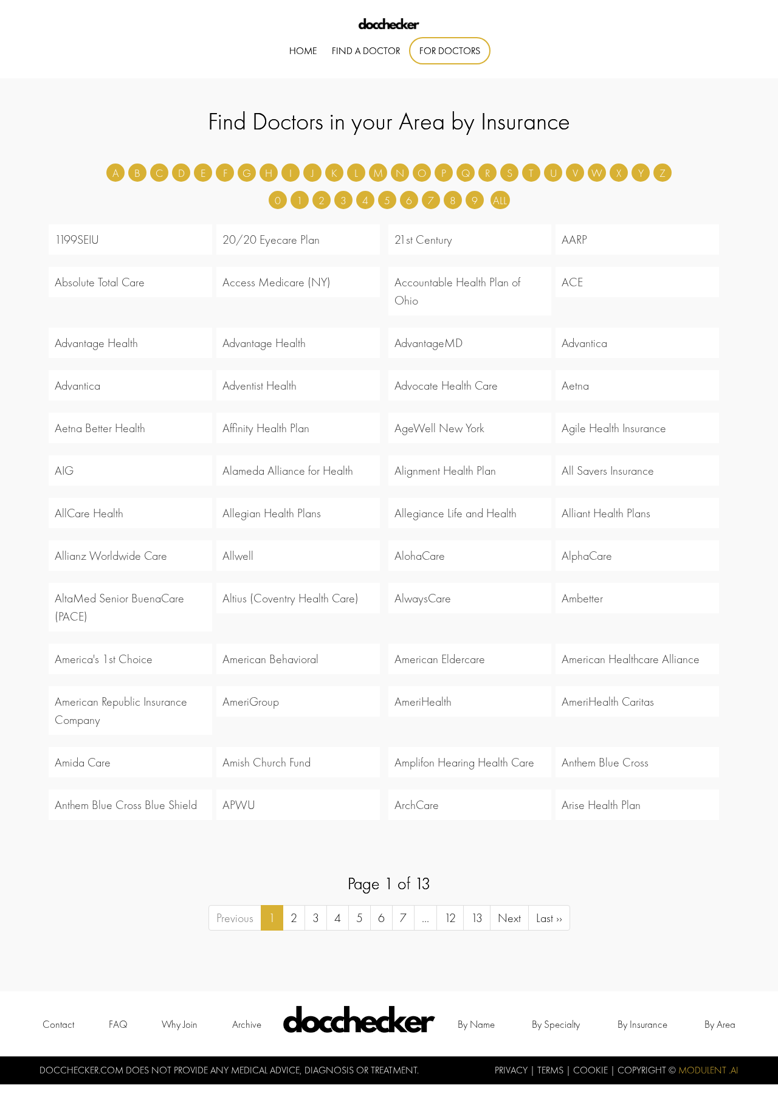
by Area (719, 1024)
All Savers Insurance (608, 470)
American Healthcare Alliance (631, 659)
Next (509, 918)
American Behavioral (270, 659)
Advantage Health (96, 343)
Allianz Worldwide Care (111, 555)
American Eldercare (439, 659)
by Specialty (556, 1024)
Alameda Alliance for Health (287, 470)
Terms (551, 1070)
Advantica (584, 343)
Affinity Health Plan (265, 428)
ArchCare (416, 805)
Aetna (575, 385)
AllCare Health (89, 513)
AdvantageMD (428, 343)
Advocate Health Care (446, 385)
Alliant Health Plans (606, 513)
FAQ (118, 1024)
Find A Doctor (366, 50)
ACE (572, 282)
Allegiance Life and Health (455, 513)
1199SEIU (77, 239)
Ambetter (582, 598)
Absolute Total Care (100, 282)
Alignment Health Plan (445, 470)
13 (477, 918)
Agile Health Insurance (614, 428)
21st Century (423, 239)
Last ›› (549, 918)
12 (450, 918)
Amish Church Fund (266, 762)
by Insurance (642, 1024)
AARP (574, 239)
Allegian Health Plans (271, 513)
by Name (476, 1024)
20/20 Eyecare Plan (271, 239)
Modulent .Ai (708, 1070)
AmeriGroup (250, 701)
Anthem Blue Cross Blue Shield (126, 805)
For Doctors (449, 50)
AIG (64, 470)
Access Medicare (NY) (276, 282)
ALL (500, 200)
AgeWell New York (439, 428)
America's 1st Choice (104, 659)
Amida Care (83, 762)
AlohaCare (419, 555)
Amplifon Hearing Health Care (464, 762)
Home (303, 50)
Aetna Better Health (100, 428)
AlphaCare (587, 555)
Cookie (591, 1070)
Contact (58, 1024)
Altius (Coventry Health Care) (290, 598)
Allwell (237, 555)
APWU (238, 805)
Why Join (180, 1024)
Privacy (512, 1070)
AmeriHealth (423, 701)
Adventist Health (259, 385)
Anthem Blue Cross (605, 762)
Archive (246, 1024)
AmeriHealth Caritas (608, 701)
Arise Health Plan (601, 805)
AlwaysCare (422, 598)
